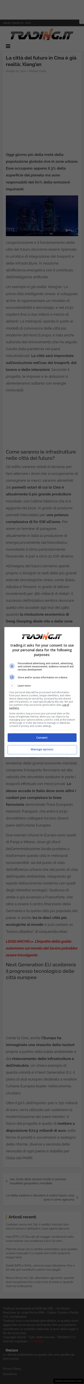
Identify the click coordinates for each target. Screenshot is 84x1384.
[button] (42, 685)
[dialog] (42, 692)
